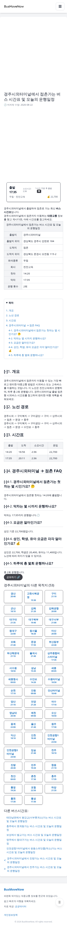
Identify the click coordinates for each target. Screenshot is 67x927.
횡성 (33, 800)
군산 (13, 610)
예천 (33, 714)
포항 (33, 789)
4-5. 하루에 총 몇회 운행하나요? (26, 355)
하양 (53, 789)
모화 (13, 643)
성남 (33, 669)
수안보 (33, 680)
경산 (13, 595)
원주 (53, 725)
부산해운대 (13, 654)
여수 (53, 703)
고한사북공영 (33, 597)
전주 (53, 751)
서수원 (13, 669)
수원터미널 (54, 680)
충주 (53, 777)
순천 (13, 692)
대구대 (13, 621)
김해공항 (54, 610)
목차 (11, 302)
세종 (53, 669)
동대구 (13, 632)
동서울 (33, 632)
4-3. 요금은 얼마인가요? (22, 342)
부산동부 (54, 643)
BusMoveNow (14, 889)
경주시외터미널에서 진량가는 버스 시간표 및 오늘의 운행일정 (32, 860)
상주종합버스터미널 (53, 656)
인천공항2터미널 (12, 753)
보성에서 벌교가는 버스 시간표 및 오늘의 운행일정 (34, 834)
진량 (13, 766)
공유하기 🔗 (13, 577)
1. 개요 (10, 310)
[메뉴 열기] (59, 902)
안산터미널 (54, 692)
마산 (53, 632)
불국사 (33, 654)
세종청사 (13, 680)
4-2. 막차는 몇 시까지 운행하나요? (27, 338)
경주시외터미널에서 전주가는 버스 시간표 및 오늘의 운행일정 (32, 868)
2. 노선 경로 (12, 315)
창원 (53, 766)
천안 (13, 777)
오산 (53, 714)
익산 (13, 737)
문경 (33, 643)
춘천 (33, 777)
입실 (33, 751)
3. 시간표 (11, 320)
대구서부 (54, 621)
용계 (13, 725)
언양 (33, 703)
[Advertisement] (33, 56)
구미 (53, 595)
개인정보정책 (11, 914)
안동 (33, 692)
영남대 (13, 714)
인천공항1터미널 (53, 738)
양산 (13, 703)
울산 (33, 725)
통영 (13, 789)
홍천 (13, 800)
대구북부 (33, 621)
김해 (33, 610)
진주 (33, 766)
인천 (33, 737)
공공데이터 (20, 906)
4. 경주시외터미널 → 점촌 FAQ (23, 325)
